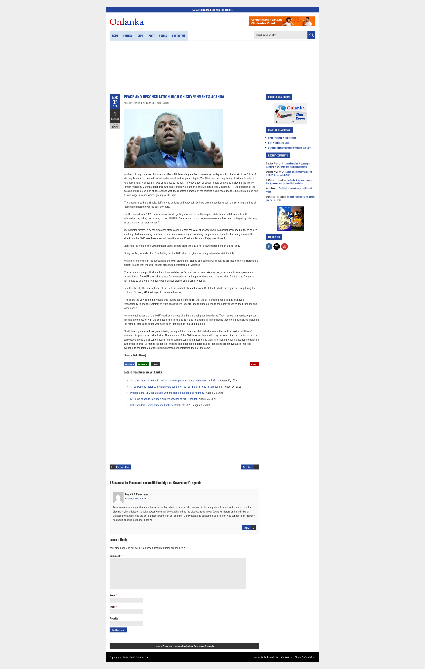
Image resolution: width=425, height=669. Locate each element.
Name (113, 595)
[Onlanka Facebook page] (269, 245)
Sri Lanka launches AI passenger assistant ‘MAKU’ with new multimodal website (288, 164)
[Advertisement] (212, 67)
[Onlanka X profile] (276, 245)
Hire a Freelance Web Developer (282, 137)
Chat (140, 36)
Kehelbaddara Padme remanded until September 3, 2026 (160, 405)
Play (151, 36)
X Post (155, 364)
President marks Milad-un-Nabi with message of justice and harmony (167, 392)
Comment (115, 118)
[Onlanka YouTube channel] (284, 245)
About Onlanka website (266, 657)
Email (113, 607)
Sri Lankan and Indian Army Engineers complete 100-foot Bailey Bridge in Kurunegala (176, 386)
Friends (127, 36)
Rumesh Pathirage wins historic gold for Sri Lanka (290, 198)
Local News (115, 126)
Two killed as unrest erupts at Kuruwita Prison (289, 189)
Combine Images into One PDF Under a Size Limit (289, 147)
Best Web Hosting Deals (279, 142)
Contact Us (286, 657)
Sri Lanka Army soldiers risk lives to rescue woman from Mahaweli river (289, 181)
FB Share (129, 364)
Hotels (163, 36)
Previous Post (122, 467)
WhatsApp (143, 364)
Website (114, 618)
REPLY (254, 364)
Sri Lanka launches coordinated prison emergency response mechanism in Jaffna (173, 380)
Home (115, 36)
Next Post (247, 467)
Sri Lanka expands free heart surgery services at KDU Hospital (163, 399)
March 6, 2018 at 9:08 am (135, 498)
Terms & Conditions (305, 657)
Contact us (178, 36)
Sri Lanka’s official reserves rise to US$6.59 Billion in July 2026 (289, 173)
